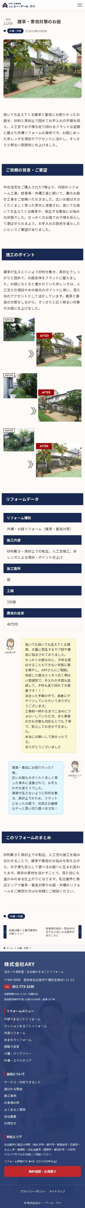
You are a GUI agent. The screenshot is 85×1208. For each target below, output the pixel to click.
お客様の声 (11, 1102)
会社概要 (10, 1116)
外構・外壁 (15, 30)
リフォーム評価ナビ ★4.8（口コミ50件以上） (31, 1161)
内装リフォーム (15, 1033)
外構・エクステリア (18, 1060)
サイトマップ (57, 1191)
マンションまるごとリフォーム (25, 1026)
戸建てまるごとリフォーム (22, 1019)
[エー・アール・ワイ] (19, 5)
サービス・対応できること (22, 1082)
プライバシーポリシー (33, 1191)
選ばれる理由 (13, 1089)
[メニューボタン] (80, 5)
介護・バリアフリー (18, 1053)
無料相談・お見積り (42, 1171)
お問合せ (10, 1123)
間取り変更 (11, 1046)
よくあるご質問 (15, 1109)
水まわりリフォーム (18, 1040)
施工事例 (10, 1095)
